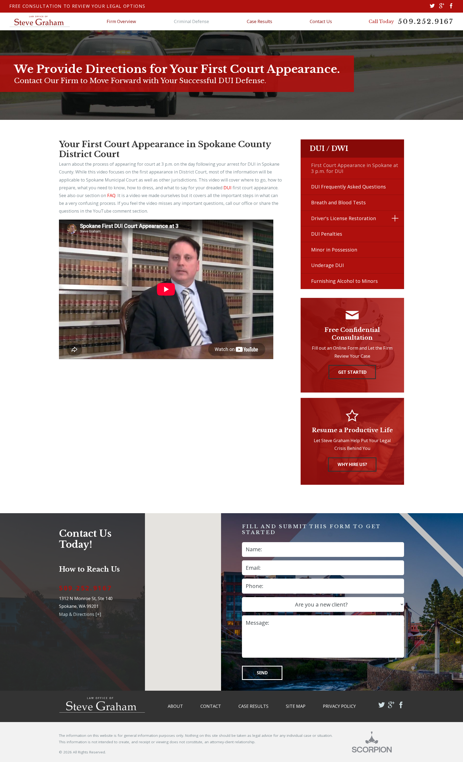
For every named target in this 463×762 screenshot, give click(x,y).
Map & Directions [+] (80, 614)
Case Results (259, 21)
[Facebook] (451, 6)
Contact (210, 706)
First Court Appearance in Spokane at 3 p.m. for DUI (354, 168)
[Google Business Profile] (441, 6)
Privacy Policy (339, 706)
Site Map (295, 706)
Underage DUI (327, 265)
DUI (227, 188)
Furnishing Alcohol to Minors (344, 281)
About (175, 706)
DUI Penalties (326, 234)
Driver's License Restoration (343, 218)
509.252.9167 (426, 22)
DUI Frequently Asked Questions (348, 186)
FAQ (111, 195)
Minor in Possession (334, 249)
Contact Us (321, 21)
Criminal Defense (191, 21)
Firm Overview (121, 21)
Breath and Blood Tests (338, 202)
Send (262, 673)
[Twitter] (432, 6)
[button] (395, 218)
